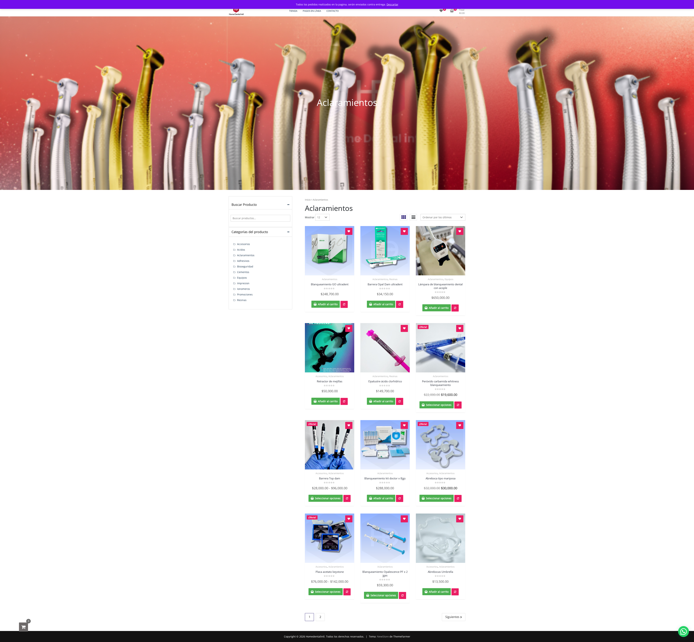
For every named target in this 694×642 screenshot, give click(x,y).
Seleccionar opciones (438, 405)
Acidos (241, 249)
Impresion (243, 283)
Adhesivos (243, 261)
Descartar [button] (392, 4)
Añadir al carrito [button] (328, 304)
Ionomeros (243, 289)
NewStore (383, 636)
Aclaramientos (329, 279)
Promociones (245, 294)
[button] (683, 631)
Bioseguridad (245, 266)
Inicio (308, 199)
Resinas (393, 279)
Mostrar (309, 217)
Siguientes (452, 617)
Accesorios (321, 376)
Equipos (449, 279)
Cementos (243, 272)
